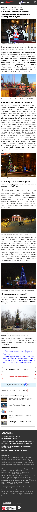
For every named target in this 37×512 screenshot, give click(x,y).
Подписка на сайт (8, 443)
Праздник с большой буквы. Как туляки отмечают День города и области (20, 422)
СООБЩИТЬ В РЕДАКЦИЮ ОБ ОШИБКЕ (14, 450)
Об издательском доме (10, 436)
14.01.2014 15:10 (5, 7)
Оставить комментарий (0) (18, 376)
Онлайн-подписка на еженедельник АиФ (17, 441)
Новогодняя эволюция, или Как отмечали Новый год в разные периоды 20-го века (20, 404)
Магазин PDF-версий (9, 438)
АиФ (23, 44)
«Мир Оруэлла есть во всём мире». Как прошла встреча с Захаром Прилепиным (18, 357)
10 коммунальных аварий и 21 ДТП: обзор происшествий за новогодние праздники (20, 399)
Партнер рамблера (17, 503)
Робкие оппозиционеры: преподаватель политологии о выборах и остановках (19, 361)
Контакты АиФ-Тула (25, 443)
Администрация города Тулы (22, 234)
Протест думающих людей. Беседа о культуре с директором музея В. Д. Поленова (17, 353)
